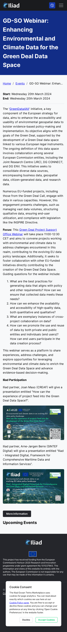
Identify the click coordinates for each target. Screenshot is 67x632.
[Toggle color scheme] (52, 5)
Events (20, 83)
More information (17, 513)
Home (7, 83)
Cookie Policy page (19, 602)
